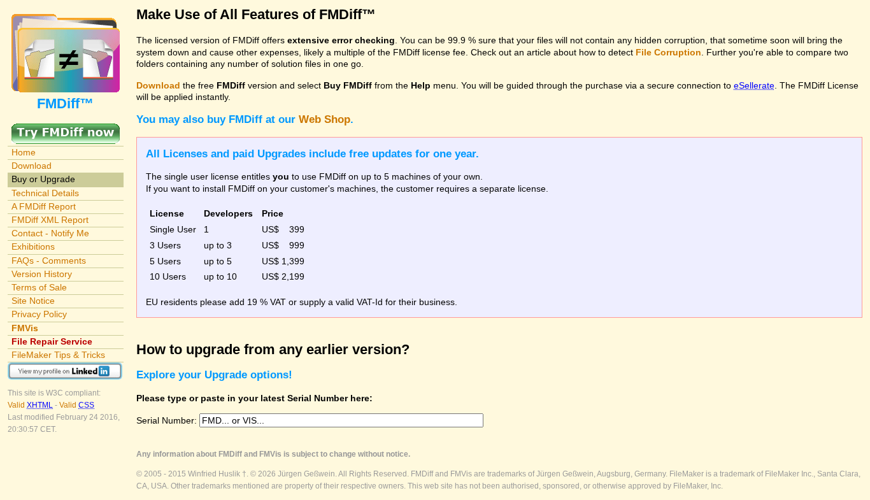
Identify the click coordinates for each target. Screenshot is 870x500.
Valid (30, 405)
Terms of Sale (39, 287)
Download (31, 166)
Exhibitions (33, 246)
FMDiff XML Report (50, 220)
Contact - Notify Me (50, 233)
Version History (41, 274)
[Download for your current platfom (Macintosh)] (65, 129)
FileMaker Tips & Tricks (58, 355)
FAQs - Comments (48, 260)
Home (23, 152)
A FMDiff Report (43, 206)
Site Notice (33, 301)
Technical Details (45, 193)
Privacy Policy (39, 314)
